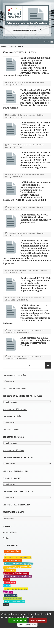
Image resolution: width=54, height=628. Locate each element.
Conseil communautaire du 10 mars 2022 (24, 234)
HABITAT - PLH (17, 85)
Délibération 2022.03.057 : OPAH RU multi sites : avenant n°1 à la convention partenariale (35, 218)
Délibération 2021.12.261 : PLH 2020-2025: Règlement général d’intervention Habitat (35, 341)
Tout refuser (37, 620)
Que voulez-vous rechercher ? (25, 30)
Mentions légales (10, 532)
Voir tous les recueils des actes (16, 471)
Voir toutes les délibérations (15, 409)
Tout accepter (18, 620)
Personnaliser (27, 624)
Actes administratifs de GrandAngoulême (27, 23)
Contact (6, 538)
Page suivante (48, 365)
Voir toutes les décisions (13, 450)
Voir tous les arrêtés (11, 429)
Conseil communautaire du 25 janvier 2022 (26, 271)
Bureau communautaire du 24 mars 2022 (24, 84)
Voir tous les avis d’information (16, 505)
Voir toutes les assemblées (14, 388)
